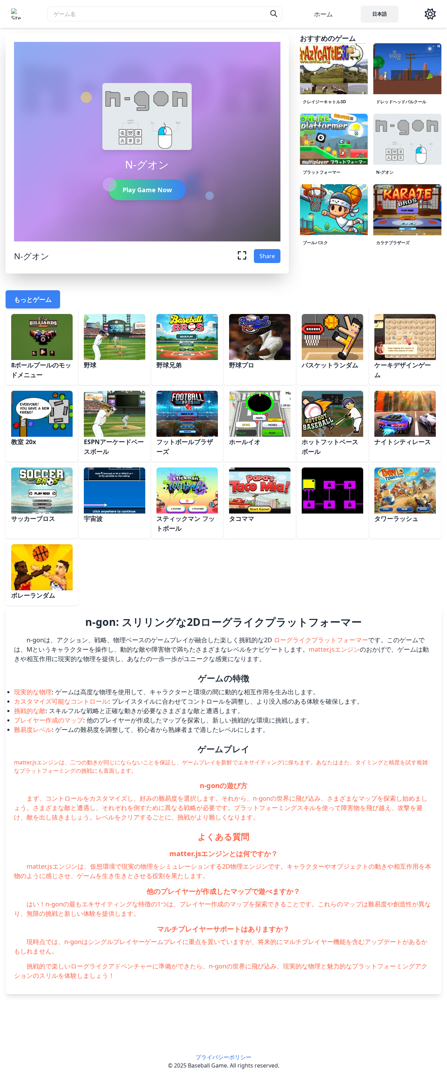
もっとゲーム (33, 299)
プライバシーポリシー (223, 1057)
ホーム (323, 14)
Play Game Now (147, 190)
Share (267, 256)
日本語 (379, 13)
